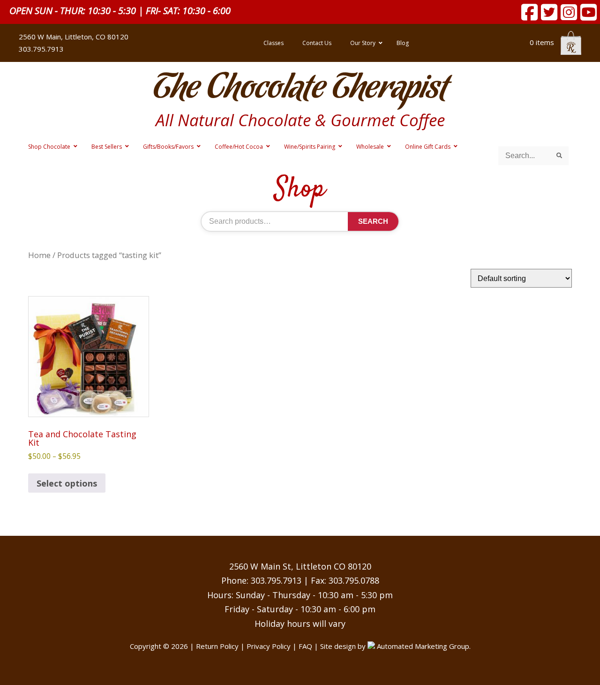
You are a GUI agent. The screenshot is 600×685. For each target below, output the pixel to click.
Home (39, 255)
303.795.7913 (276, 580)
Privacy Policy (269, 646)
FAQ (305, 646)
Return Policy (217, 646)
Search (373, 221)
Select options (67, 483)
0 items (543, 42)
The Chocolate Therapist (300, 89)
